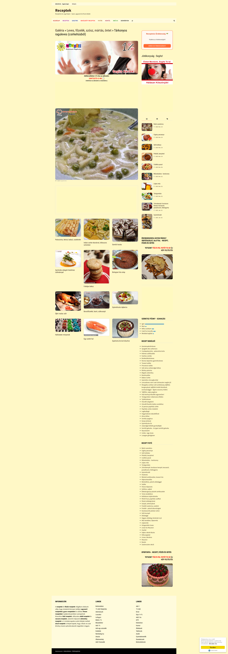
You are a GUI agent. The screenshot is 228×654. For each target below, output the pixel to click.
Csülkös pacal (158, 164)
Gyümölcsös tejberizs (119, 307)
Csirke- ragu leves (147, 433)
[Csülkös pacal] (147, 165)
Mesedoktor (99, 623)
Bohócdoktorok (141, 642)
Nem (143, 326)
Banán (144, 542)
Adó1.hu (138, 617)
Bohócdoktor (100, 606)
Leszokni (98, 614)
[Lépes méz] (147, 184)
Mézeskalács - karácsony (161, 174)
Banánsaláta (146, 375)
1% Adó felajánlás (101, 609)
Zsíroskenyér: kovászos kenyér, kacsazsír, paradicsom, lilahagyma (161, 206)
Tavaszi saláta (146, 363)
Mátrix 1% (99, 620)
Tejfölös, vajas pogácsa (149, 392)
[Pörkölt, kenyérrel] (147, 154)
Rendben (213, 647)
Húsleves (145, 475)
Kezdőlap (56, 20)
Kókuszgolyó (146, 535)
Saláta (144, 484)
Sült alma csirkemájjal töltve (151, 368)
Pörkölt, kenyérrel (159, 154)
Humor (138, 625)
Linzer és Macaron (148, 528)
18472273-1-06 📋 (97, 78)
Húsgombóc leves (148, 525)
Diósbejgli (145, 516)
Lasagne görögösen (148, 435)
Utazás (98, 636)
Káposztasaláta (147, 479)
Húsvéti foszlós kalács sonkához (152, 404)
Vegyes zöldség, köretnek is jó (152, 518)
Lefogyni (98, 617)
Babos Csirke (146, 378)
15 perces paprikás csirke (150, 406)
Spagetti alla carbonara (149, 349)
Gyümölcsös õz (147, 423)
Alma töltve (145, 416)
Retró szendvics (159, 124)
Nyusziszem (146, 431)
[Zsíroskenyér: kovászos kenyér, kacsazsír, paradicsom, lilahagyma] (147, 204)
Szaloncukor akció (148, 544)
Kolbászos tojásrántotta (150, 496)
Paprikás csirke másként (150, 409)
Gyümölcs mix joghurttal (150, 380)
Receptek (63, 10)
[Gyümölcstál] (147, 215)
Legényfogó (145, 411)
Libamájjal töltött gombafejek (152, 426)
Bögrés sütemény (147, 373)
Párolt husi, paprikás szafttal (151, 499)
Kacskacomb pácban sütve (151, 511)
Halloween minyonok (62, 335)
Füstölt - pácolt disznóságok (151, 508)
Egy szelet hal (89, 339)
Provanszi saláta (147, 366)
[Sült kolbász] (147, 145)
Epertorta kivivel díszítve (121, 341)
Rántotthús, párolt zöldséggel (152, 482)
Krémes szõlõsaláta (148, 353)
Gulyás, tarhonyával (148, 504)
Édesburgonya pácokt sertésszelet (153, 491)
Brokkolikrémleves (148, 358)
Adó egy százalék (101, 628)
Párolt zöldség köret (148, 501)
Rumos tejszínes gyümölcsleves (152, 361)
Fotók (100, 20)
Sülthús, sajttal (147, 489)
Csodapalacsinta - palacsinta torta (153, 351)
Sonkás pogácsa (147, 419)
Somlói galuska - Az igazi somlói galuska (155, 428)
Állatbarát (139, 628)
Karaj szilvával (146, 421)
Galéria (59, 30)
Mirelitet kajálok (147, 333)
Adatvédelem (67, 651)
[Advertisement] (96, 94)
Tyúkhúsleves (146, 399)
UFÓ (137, 620)
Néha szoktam (147, 329)
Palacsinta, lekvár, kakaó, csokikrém (68, 240)
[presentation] (147, 119)
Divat (137, 612)
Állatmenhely (100, 639)
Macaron (144, 540)
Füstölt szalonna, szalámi (150, 506)
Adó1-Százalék (100, 642)
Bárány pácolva (147, 370)
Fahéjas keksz (89, 286)
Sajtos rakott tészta (148, 532)
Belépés (74, 4)
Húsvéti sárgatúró (148, 402)
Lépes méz (157, 184)
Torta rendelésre (147, 494)
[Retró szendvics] (147, 124)
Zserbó (144, 530)
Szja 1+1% (139, 614)
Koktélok (98, 631)
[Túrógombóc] (147, 194)
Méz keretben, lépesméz (150, 520)
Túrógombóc (158, 193)
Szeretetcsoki (140, 639)
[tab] (147, 119)
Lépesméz (145, 523)
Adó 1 (138, 606)
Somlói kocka (117, 244)
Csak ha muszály (147, 331)
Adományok (125, 20)
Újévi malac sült (61, 314)
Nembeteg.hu (100, 634)
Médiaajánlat (76, 651)
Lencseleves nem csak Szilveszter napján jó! (156, 382)
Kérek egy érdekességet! (157, 46)
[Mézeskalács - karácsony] (147, 174)
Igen (143, 324)
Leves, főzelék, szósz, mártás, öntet (89, 30)
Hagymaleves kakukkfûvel (150, 414)
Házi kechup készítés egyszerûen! (153, 394)
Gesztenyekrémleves (149, 346)
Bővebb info (213, 643)
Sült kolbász (157, 145)
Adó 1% (115, 20)
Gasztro (75, 20)
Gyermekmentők (141, 636)
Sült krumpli (146, 513)
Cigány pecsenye (159, 135)
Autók (138, 634)
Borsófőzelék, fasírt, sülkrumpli (95, 311)
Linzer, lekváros (147, 537)
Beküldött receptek (88, 20)
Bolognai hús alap (118, 272)
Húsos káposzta (147, 487)
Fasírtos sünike (147, 356)
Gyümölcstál (158, 215)
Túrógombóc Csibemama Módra (152, 397)
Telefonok (139, 631)
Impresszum (59, 651)
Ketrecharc (139, 623)
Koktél (107, 20)
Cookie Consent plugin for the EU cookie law (212, 650)
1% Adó (138, 609)
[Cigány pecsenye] (147, 135)
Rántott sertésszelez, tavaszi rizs (152, 477)
